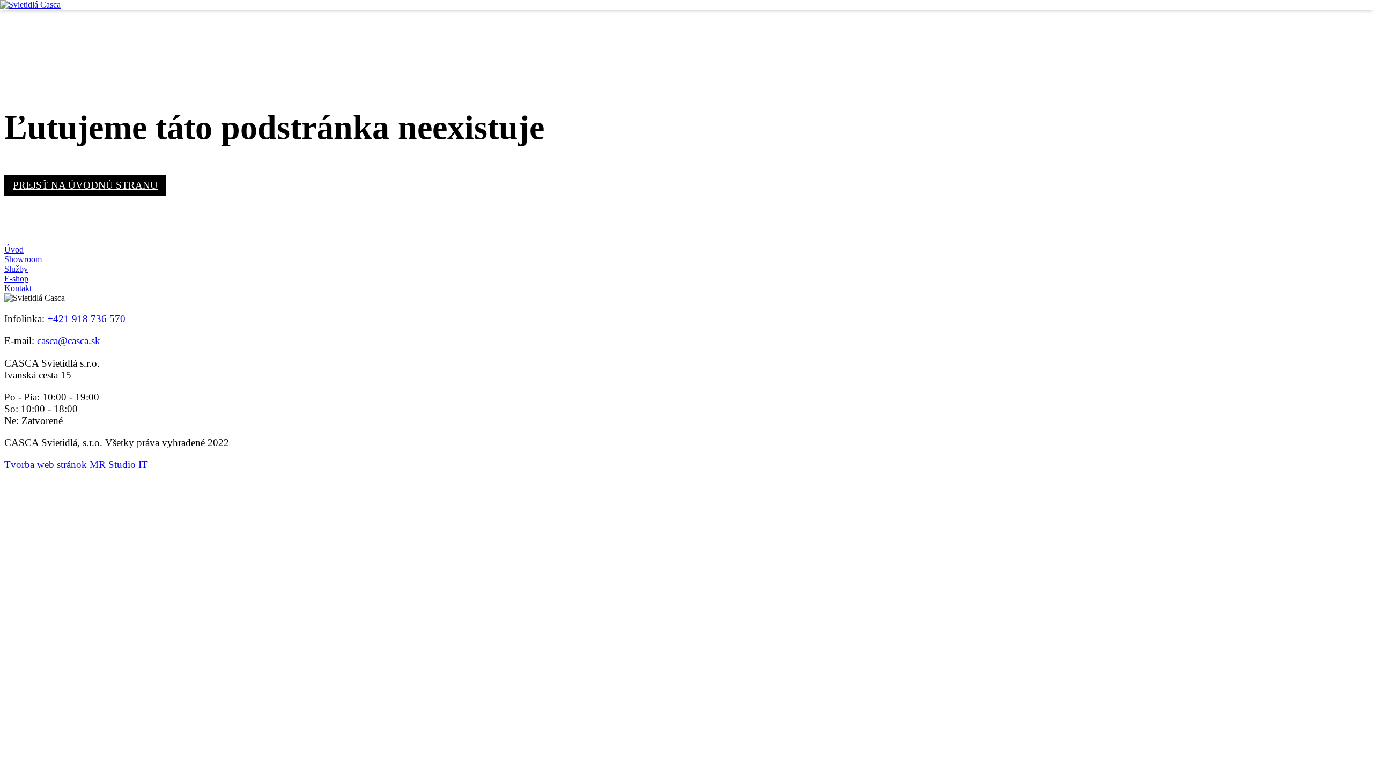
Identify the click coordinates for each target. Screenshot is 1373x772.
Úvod (14, 249)
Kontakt (18, 288)
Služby (16, 268)
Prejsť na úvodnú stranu (85, 185)
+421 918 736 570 (86, 318)
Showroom (23, 259)
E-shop (16, 278)
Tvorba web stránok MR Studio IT (76, 464)
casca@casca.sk (68, 340)
